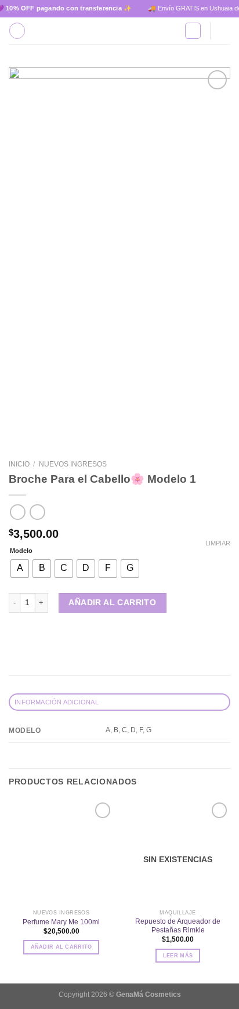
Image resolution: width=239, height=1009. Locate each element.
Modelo (21, 551)
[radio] (19, 568)
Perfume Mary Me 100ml (61, 921)
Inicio (19, 464)
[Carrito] (224, 31)
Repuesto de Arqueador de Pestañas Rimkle (177, 926)
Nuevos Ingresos (73, 464)
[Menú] (17, 30)
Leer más (178, 956)
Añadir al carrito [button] (61, 947)
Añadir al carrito (112, 602)
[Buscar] (193, 30)
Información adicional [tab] (57, 702)
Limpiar (217, 543)
